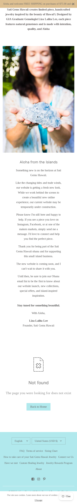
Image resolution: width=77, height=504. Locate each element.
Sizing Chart (51, 451)
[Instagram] (38, 479)
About (38, 469)
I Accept (38, 500)
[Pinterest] (44, 479)
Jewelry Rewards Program (59, 463)
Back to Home (38, 406)
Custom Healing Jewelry (32, 463)
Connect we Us (65, 457)
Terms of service (34, 451)
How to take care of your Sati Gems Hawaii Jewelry (30, 457)
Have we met (11, 463)
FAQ (22, 451)
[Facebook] (32, 479)
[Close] (73, 3)
